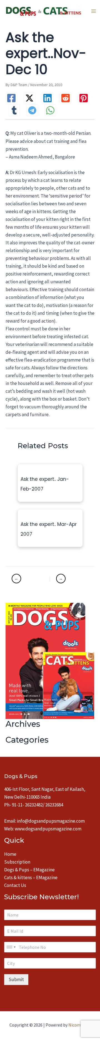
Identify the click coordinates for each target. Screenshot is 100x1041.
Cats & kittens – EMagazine (31, 877)
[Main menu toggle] (94, 11)
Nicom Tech (79, 1025)
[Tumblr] (14, 110)
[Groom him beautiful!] (30, 578)
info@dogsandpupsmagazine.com (51, 821)
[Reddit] (65, 98)
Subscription (17, 862)
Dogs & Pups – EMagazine (29, 870)
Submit (16, 979)
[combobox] (10, 947)
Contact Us (15, 885)
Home (10, 854)
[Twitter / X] (29, 98)
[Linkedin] (47, 98)
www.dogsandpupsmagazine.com (48, 829)
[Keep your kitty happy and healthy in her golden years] (69, 578)
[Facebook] (11, 98)
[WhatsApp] (50, 110)
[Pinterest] (83, 98)
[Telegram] (32, 110)
